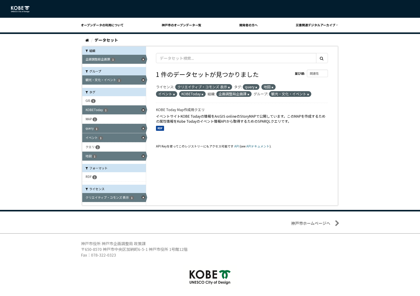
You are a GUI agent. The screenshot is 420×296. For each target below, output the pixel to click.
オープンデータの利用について (102, 25)
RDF (160, 128)
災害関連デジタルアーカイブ (315, 25)
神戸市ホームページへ (310, 223)
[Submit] (322, 58)
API (236, 146)
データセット (106, 40)
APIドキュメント (258, 146)
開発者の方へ (248, 25)
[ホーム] (87, 40)
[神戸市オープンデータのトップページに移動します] (22, 9)
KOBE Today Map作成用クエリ (180, 109)
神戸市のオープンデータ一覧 (181, 25)
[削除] (229, 87)
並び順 (299, 73)
